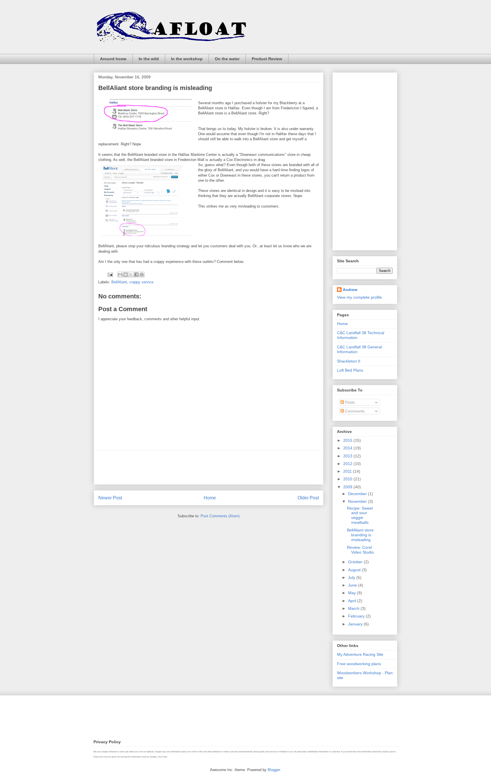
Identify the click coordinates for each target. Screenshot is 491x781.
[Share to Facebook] (136, 274)
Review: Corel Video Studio (360, 549)
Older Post (308, 497)
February (357, 616)
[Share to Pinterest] (142, 274)
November (358, 501)
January (356, 624)
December (358, 493)
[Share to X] (131, 274)
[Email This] (120, 274)
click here (162, 757)
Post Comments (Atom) (220, 516)
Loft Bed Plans (350, 370)
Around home (113, 58)
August (355, 570)
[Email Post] (110, 274)
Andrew (350, 289)
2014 (348, 448)
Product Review (267, 58)
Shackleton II (348, 361)
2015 (348, 440)
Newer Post (110, 497)
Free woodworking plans (359, 663)
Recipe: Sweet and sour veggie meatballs (360, 515)
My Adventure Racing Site (360, 654)
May (352, 593)
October (356, 562)
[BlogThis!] (125, 274)
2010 (348, 479)
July (352, 577)
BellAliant (119, 282)
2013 (348, 456)
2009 (348, 487)
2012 (348, 463)
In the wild (149, 58)
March (354, 608)
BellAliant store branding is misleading (360, 535)
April (352, 600)
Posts (349, 402)
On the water (227, 58)
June (353, 585)
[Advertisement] (208, 467)
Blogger (274, 770)
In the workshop (187, 58)
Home (210, 497)
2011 (348, 471)
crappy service (141, 282)
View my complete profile (359, 297)
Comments (354, 411)
